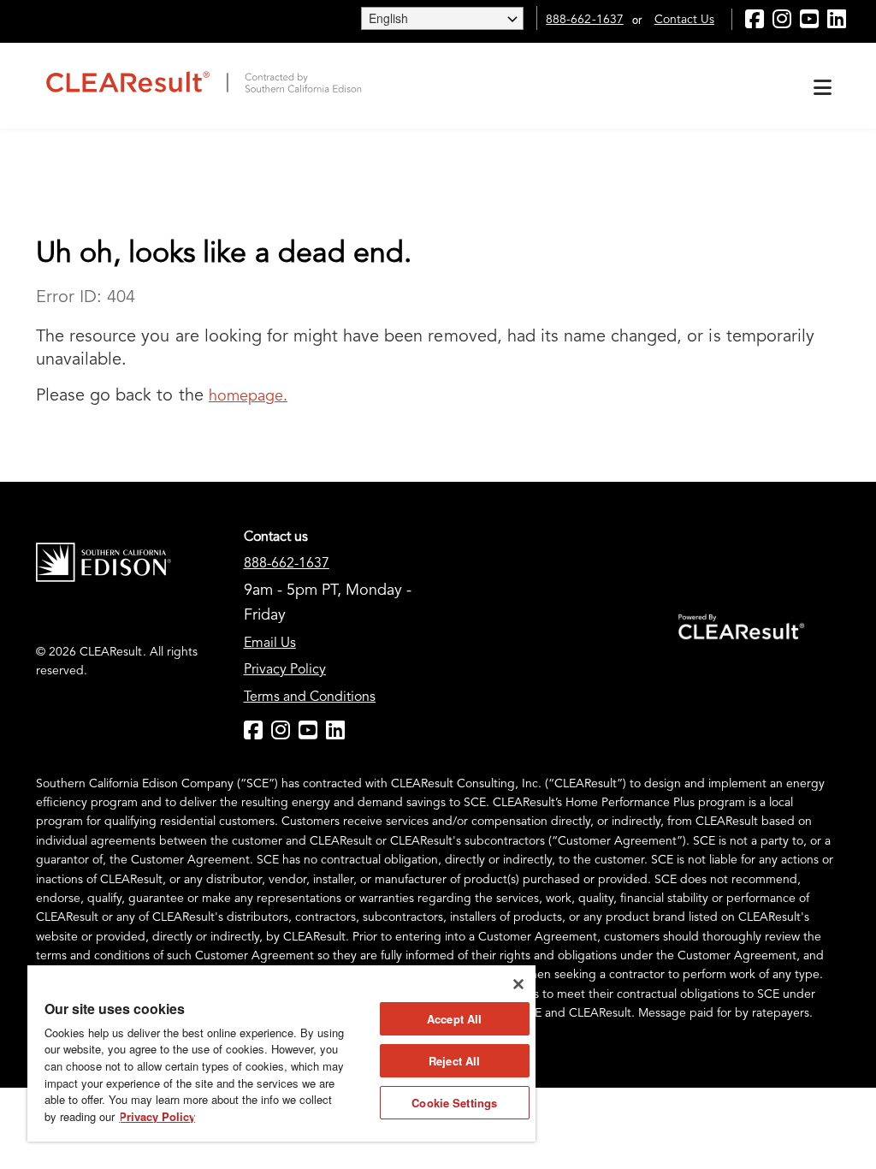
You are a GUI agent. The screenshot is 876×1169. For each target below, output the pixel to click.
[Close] (518, 984)
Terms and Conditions (310, 697)
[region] (281, 1053)
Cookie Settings (454, 1103)
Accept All (454, 1019)
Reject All (454, 1061)
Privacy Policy (285, 670)
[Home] (203, 81)
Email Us (270, 643)
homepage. (248, 396)
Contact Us (684, 20)
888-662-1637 (584, 20)
